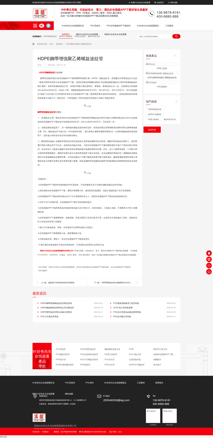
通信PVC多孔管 (170, 119)
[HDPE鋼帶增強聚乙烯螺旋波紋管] (162, 73)
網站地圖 (173, 2)
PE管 (131, 349)
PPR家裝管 (85, 364)
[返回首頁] (209, 271)
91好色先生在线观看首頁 (73, 25)
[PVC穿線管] (162, 82)
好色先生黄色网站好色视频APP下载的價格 (92, 267)
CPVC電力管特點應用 (123, 307)
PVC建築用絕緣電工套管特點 (126, 303)
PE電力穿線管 (153, 119)
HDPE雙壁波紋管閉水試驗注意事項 (56, 312)
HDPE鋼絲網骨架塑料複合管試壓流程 (57, 307)
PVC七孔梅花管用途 (49, 316)
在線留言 (160, 2)
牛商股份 (45, 431)
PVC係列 (90, 382)
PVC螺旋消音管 (63, 354)
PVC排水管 (110, 359)
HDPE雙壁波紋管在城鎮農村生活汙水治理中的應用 (118, 282)
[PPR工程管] (162, 64)
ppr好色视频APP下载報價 (120, 267)
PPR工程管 (162, 68)
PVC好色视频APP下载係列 (119, 25)
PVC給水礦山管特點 (122, 316)
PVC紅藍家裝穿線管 (89, 354)
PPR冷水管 (110, 364)
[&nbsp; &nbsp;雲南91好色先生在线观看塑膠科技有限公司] (38, 251)
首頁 (51, 44)
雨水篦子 (157, 364)
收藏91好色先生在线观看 (140, 2)
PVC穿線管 (95, 25)
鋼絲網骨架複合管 (112, 349)
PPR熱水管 (61, 359)
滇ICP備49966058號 (69, 431)
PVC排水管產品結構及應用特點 (127, 312)
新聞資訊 (66, 34)
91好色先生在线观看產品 (148, 25)
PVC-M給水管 (135, 354)
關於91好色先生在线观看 (87, 34)
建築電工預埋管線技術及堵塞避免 (61, 282)
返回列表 (152, 129)
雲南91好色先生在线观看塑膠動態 (61, 267)
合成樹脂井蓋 (135, 359)
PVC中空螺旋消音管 (89, 359)
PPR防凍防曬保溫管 (65, 364)
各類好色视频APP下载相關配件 (163, 357)
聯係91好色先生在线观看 (115, 34)
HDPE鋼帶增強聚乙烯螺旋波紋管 (79, 44)
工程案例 (169, 25)
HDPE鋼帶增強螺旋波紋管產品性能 (56, 303)
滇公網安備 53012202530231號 (93, 431)
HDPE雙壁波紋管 (50, 36)
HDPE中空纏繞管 (154, 114)
